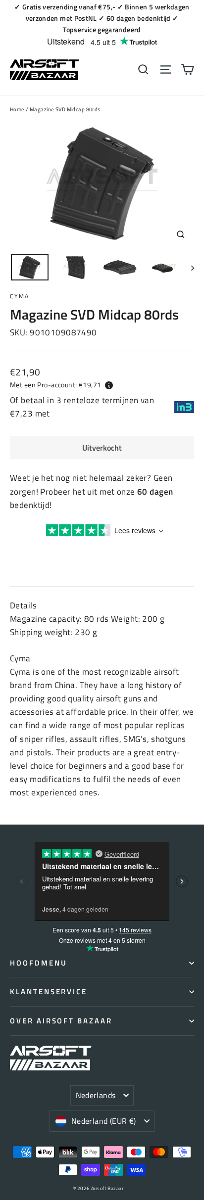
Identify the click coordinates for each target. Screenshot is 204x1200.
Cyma (20, 296)
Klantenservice (48, 991)
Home (17, 109)
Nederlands (96, 1095)
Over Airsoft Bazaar (61, 1020)
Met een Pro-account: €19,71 (55, 384)
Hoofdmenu (38, 963)
